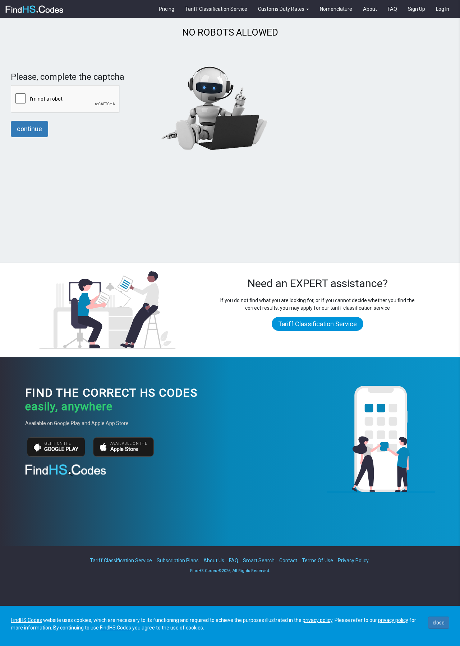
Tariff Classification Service (216, 9)
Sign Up (416, 9)
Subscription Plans (178, 560)
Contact (288, 560)
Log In (442, 9)
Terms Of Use (317, 560)
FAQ (392, 9)
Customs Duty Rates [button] (281, 9)
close (439, 623)
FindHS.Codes (26, 620)
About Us (213, 560)
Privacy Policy (353, 560)
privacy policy (317, 620)
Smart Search (259, 560)
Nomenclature (336, 9)
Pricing (166, 9)
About (370, 9)
